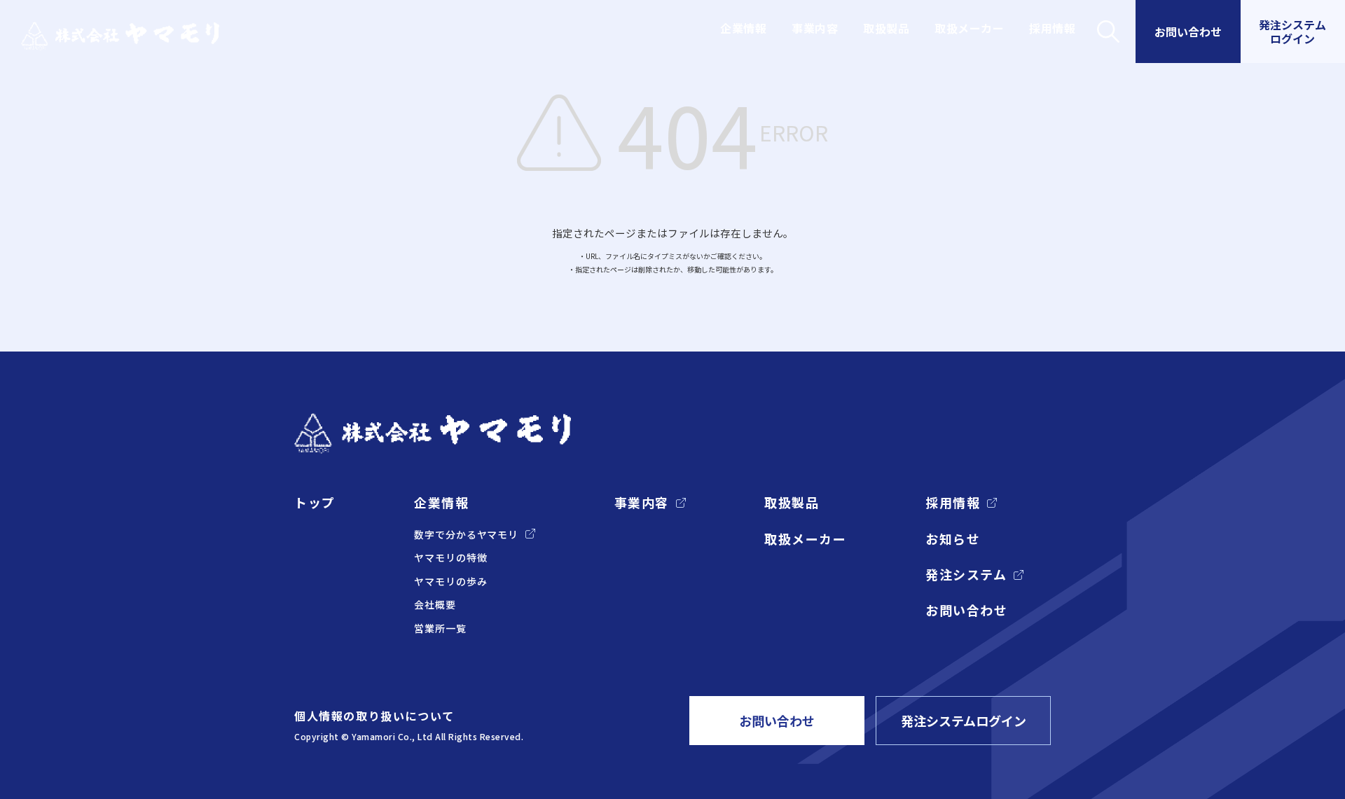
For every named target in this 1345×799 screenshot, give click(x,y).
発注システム (966, 574)
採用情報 (1052, 28)
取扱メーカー (969, 28)
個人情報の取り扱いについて (374, 715)
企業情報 (743, 28)
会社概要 (435, 604)
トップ (315, 502)
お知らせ (952, 539)
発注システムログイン (963, 720)
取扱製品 (886, 28)
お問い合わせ (966, 610)
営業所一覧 (440, 628)
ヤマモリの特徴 (450, 557)
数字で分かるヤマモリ (466, 534)
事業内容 (815, 28)
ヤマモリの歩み (450, 581)
